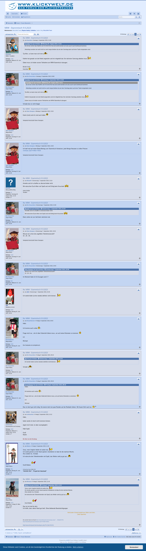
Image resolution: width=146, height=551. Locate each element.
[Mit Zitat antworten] (138, 38)
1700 (12, 58)
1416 (12, 135)
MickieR (8, 188)
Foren (25, 14)
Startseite (15, 14)
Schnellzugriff (8, 14)
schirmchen (9, 424)
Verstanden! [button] (134, 547)
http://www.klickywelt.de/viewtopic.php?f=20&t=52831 (36, 521)
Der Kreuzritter (10, 87)
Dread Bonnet (10, 339)
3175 (12, 502)
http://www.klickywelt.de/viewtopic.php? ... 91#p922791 (50, 519)
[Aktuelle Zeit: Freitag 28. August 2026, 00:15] (139, 23)
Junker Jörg (39, 30)
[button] (128, 34)
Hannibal (8, 54)
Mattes (8, 464)
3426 (12, 344)
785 (12, 469)
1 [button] (130, 34)
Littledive (33, 30)
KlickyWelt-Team (17, 30)
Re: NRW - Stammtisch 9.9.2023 (35, 38)
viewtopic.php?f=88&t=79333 (32, 150)
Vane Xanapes (10, 130)
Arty (66, 542)
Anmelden (17, 17)
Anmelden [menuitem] (135, 14)
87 (11, 192)
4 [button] (137, 34)
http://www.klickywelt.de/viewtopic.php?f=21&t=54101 (38, 525)
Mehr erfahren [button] (78, 547)
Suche (9, 17)
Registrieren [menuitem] (139, 14)
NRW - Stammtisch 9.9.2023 (18, 27)
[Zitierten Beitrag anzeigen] (42, 44)
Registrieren (26, 17)
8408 (12, 309)
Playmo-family (26, 30)
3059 (12, 429)
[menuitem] (130, 13)
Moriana (8, 498)
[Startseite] (41, 6)
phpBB (67, 540)
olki (7, 305)
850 (12, 91)
